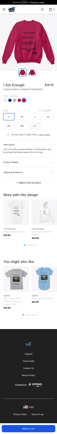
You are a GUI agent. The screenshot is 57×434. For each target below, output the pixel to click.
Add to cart (28, 428)
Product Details (11, 162)
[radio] (9, 116)
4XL (35, 125)
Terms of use (37, 414)
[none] (44, 110)
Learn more (44, 134)
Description (9, 144)
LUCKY (23, 2)
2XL (9, 125)
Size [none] (6, 110)
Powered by (21, 384)
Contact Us (28, 368)
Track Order (28, 361)
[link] (16, 212)
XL (48, 116)
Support (28, 354)
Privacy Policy (20, 414)
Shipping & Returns (13, 172)
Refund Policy (28, 375)
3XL (22, 125)
